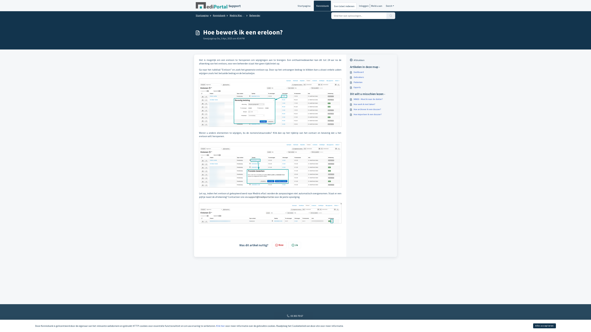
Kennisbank (322, 5)
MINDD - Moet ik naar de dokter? (368, 99)
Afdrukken (359, 60)
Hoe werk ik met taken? (364, 104)
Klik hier (220, 325)
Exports (357, 87)
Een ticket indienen (344, 6)
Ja (296, 245)
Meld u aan (376, 5)
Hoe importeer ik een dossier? (368, 114)
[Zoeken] (390, 15)
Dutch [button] (389, 5)
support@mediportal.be (261, 196)
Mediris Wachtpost (239, 15)
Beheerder (254, 15)
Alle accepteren (544, 325)
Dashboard (359, 72)
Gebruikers (359, 77)
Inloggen (364, 5)
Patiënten (358, 82)
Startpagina (304, 5)
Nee (281, 245)
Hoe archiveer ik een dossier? (367, 109)
